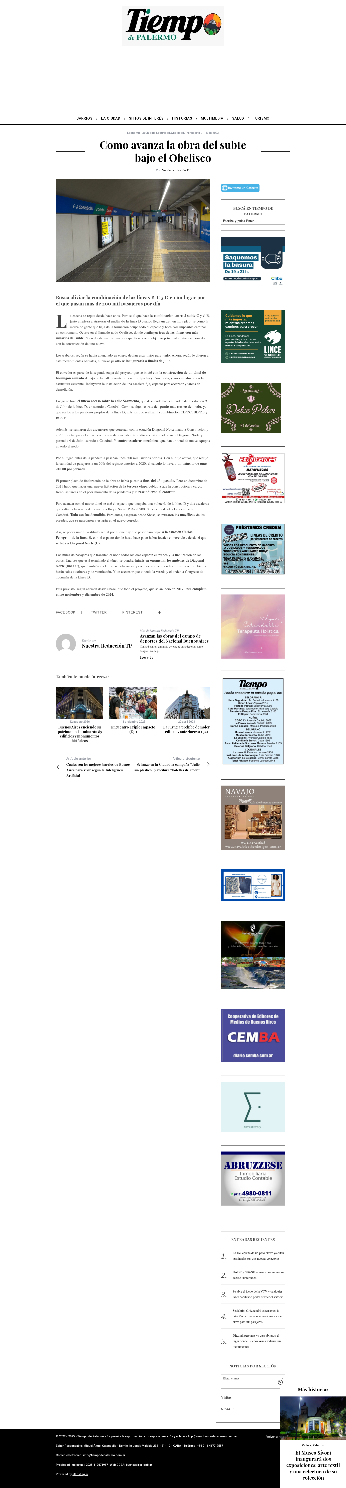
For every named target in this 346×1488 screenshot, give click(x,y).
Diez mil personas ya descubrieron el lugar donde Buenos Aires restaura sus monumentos (257, 1341)
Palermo (318, 1445)
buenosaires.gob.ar (139, 1465)
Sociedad (177, 132)
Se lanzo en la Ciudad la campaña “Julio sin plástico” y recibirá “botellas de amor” (167, 765)
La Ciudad (148, 132)
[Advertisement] (173, 82)
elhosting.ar (80, 1474)
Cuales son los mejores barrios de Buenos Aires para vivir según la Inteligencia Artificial (98, 767)
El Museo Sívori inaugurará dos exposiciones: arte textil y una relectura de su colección (313, 1465)
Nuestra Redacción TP (176, 170)
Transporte (192, 132)
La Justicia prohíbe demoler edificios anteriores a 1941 (186, 729)
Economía (134, 132)
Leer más (146, 657)
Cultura (307, 1445)
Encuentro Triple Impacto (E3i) (133, 729)
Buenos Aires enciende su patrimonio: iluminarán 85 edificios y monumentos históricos (80, 734)
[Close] (280, 1382)
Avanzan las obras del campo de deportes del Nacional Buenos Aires (174, 638)
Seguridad (163, 132)
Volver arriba (275, 1437)
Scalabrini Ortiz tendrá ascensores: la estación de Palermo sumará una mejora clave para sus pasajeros (258, 1316)
